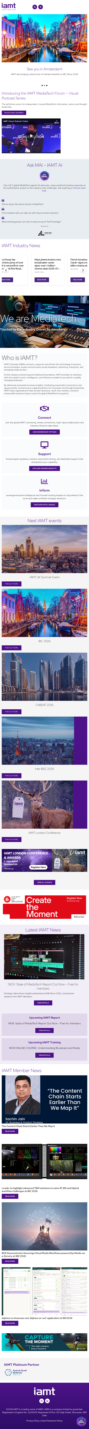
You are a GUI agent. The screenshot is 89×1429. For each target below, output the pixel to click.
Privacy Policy (33, 1420)
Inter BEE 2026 (44, 769)
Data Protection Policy (52, 1420)
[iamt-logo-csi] (9, 4)
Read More (40, 280)
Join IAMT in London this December (44, 69)
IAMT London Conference (44, 833)
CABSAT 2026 (44, 705)
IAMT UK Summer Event (44, 577)
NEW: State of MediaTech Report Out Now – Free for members (43, 986)
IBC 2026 (45, 641)
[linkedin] (47, 1401)
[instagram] (41, 1401)
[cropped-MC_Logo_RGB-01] (15, 1369)
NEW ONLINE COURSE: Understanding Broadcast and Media (44, 1048)
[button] (42, 85)
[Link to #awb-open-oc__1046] (34, 7)
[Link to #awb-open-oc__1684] (40, 7)
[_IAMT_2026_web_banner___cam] (44, 1334)
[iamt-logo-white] (44, 1388)
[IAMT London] (44, 850)
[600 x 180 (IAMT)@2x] (44, 895)
